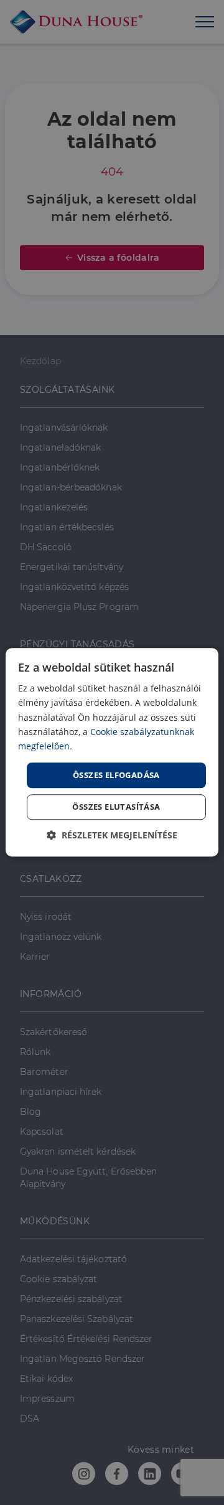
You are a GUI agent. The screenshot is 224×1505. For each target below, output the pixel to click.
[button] (112, 836)
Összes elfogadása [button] (116, 775)
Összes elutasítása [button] (116, 807)
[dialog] (112, 752)
